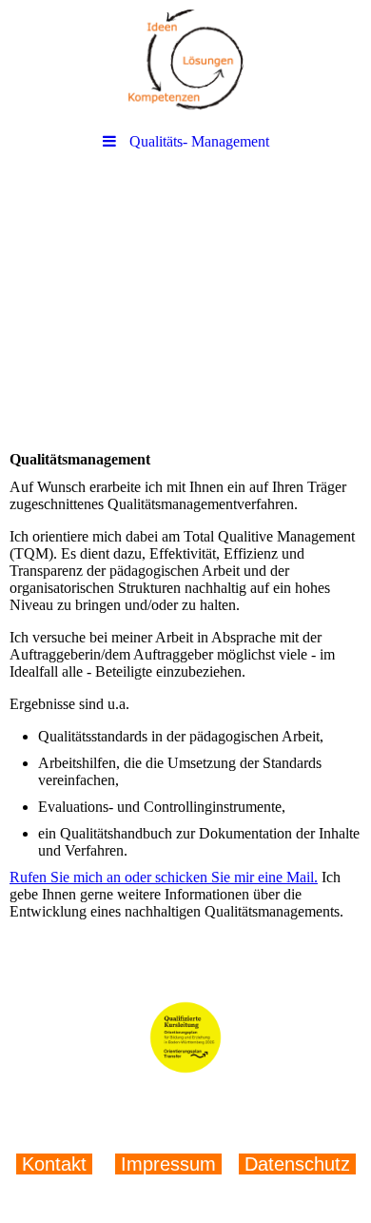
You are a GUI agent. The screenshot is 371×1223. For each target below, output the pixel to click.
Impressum (168, 1164)
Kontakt (57, 1164)
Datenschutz (294, 1164)
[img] (185, 62)
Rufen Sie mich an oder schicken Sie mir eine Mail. (164, 877)
